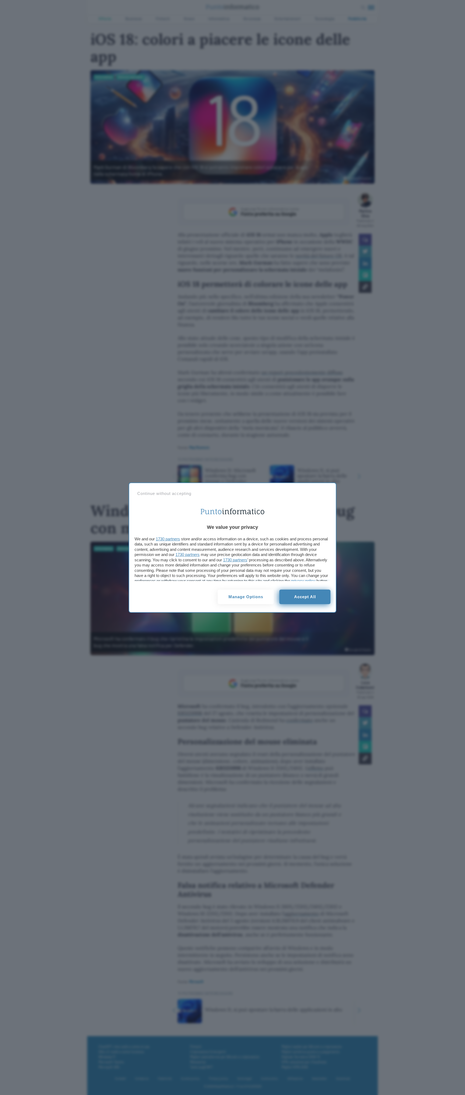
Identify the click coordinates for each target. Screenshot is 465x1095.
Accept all (305, 596)
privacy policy (303, 581)
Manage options (245, 596)
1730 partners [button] (168, 539)
